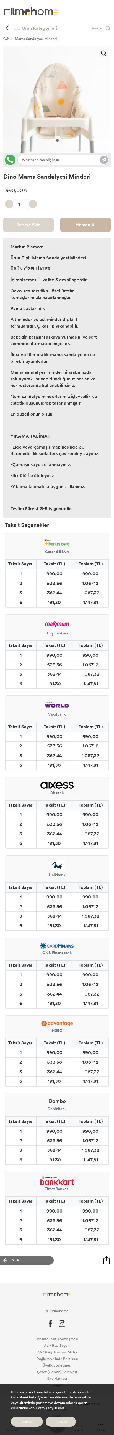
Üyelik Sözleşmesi (57, 1365)
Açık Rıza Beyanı (57, 1345)
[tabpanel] (57, 99)
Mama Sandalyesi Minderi (36, 38)
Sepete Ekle (28, 225)
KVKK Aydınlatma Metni (57, 1352)
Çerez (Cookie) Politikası (57, 1372)
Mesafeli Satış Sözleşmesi (57, 1339)
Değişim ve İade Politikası (57, 1358)
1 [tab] (57, 140)
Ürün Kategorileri (39, 28)
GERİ (16, 1260)
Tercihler (27, 1421)
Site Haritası (57, 1378)
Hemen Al (85, 225)
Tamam (61, 1421)
